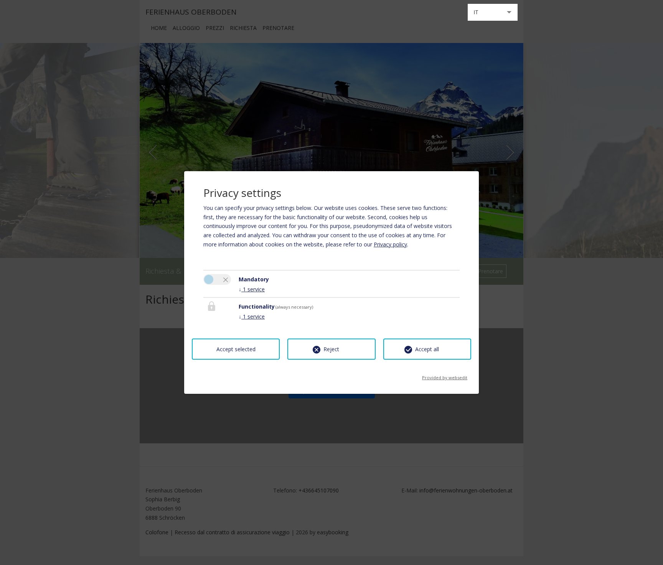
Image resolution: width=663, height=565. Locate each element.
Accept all (427, 349)
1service (252, 289)
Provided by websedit (444, 375)
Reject (331, 349)
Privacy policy (390, 244)
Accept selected (236, 349)
